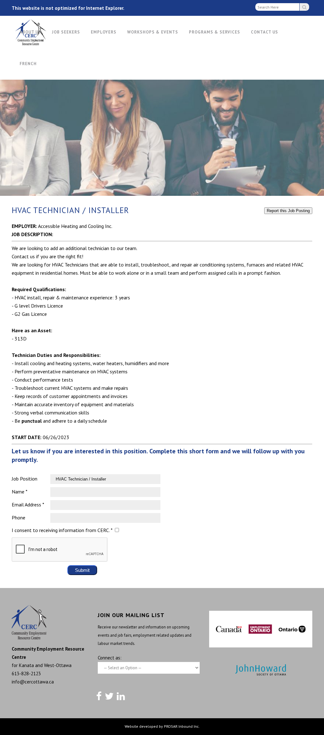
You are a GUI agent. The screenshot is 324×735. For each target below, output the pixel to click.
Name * (20, 491)
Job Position (24, 478)
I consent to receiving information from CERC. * (62, 530)
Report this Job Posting (288, 210)
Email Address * (28, 504)
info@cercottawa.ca (33, 682)
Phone (18, 517)
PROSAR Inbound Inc (181, 726)
